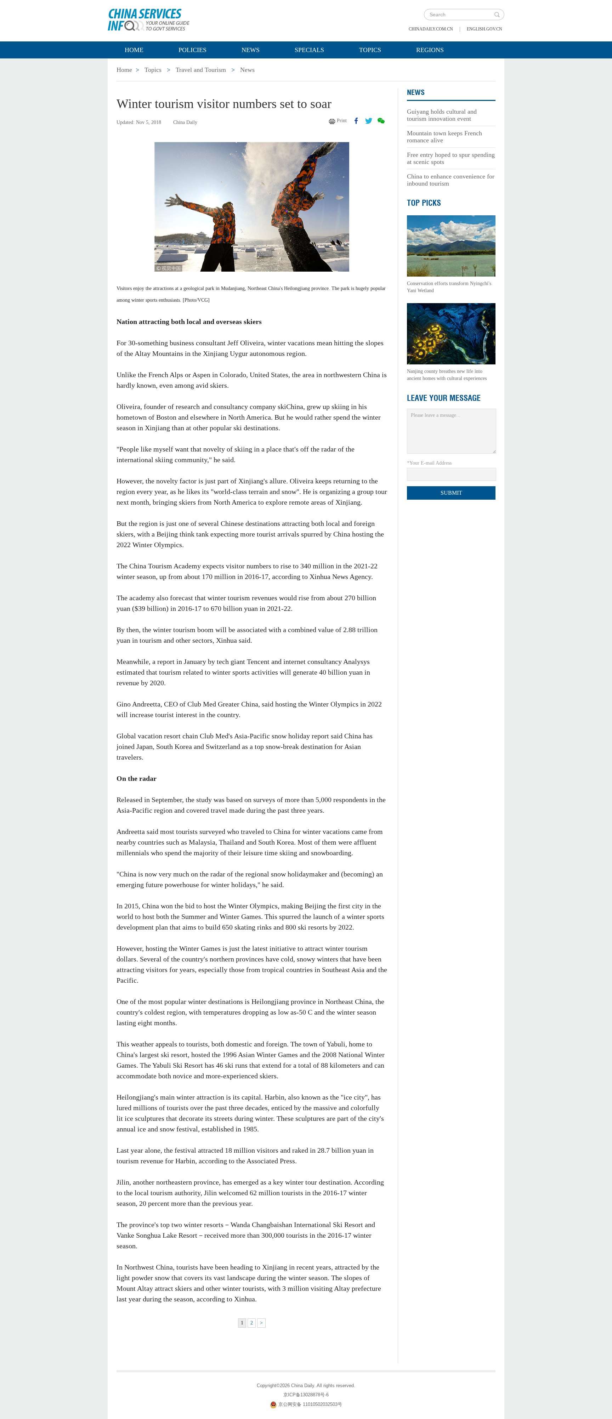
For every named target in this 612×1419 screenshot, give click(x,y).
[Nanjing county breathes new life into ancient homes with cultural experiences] (451, 333)
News (251, 49)
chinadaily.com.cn (431, 29)
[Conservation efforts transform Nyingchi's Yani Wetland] (451, 245)
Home (134, 49)
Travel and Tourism (201, 69)
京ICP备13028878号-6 (306, 1394)
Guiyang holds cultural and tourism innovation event (442, 115)
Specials (309, 49)
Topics (370, 49)
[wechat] (381, 120)
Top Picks (424, 203)
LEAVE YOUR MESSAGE (444, 398)
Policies (192, 49)
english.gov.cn (484, 29)
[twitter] (368, 120)
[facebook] (356, 120)
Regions (430, 49)
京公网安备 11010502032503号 (310, 1404)
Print (342, 120)
